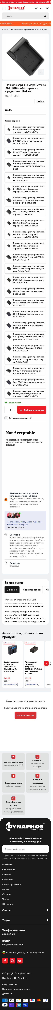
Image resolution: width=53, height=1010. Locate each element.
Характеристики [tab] (32, 589)
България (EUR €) (15, 952)
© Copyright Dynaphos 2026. (16, 973)
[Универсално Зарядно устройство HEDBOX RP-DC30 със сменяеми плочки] (34, 649)
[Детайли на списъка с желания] (36, 8)
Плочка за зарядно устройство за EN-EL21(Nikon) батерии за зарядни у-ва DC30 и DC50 (28, 246)
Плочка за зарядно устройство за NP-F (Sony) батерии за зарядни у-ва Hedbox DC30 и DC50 (28, 337)
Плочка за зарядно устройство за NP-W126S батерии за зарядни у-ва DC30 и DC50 (28, 359)
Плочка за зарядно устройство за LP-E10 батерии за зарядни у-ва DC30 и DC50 (28, 291)
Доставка (7, 993)
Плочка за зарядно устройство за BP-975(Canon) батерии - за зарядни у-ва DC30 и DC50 (28, 152)
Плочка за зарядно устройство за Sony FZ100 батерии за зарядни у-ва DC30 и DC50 (29, 382)
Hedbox (40, 101)
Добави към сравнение (19, 418)
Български (35, 952)
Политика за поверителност (16, 989)
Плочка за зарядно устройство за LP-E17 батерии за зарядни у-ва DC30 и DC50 (28, 314)
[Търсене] (45, 15)
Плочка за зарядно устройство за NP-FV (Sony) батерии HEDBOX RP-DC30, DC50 (28, 348)
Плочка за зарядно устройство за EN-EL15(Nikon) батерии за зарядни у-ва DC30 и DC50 (28, 223)
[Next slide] (46, 663)
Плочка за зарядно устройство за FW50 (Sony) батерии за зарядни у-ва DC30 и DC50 (28, 268)
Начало (5, 29)
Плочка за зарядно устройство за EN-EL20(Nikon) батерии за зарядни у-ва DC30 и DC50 (28, 234)
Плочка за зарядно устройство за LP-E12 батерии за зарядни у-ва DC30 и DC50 (28, 303)
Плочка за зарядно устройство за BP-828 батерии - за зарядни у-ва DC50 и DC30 (28, 141)
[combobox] (25, 15)
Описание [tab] (12, 589)
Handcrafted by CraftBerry (15, 977)
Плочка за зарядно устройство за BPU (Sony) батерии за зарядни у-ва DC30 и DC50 (29, 178)
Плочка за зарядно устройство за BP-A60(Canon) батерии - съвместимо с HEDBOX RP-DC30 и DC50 (29, 165)
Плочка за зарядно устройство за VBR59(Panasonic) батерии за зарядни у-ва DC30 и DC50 (28, 393)
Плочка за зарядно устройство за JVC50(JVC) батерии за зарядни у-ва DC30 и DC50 (29, 280)
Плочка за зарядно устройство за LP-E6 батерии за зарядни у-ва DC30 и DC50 (28, 325)
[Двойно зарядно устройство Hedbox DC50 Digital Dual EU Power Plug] (12, 649)
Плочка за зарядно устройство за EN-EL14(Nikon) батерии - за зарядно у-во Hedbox (28, 212)
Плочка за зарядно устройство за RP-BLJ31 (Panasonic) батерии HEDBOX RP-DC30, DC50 (28, 371)
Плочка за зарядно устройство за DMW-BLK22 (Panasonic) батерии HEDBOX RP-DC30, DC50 (28, 200)
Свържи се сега (14, 528)
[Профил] (41, 8)
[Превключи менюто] (4, 8)
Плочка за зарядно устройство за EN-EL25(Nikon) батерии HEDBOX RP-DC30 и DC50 (28, 257)
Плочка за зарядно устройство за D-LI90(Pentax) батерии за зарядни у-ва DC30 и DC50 (28, 189)
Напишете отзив (25, 715)
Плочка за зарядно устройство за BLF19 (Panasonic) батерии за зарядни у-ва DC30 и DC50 (28, 129)
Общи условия (9, 984)
